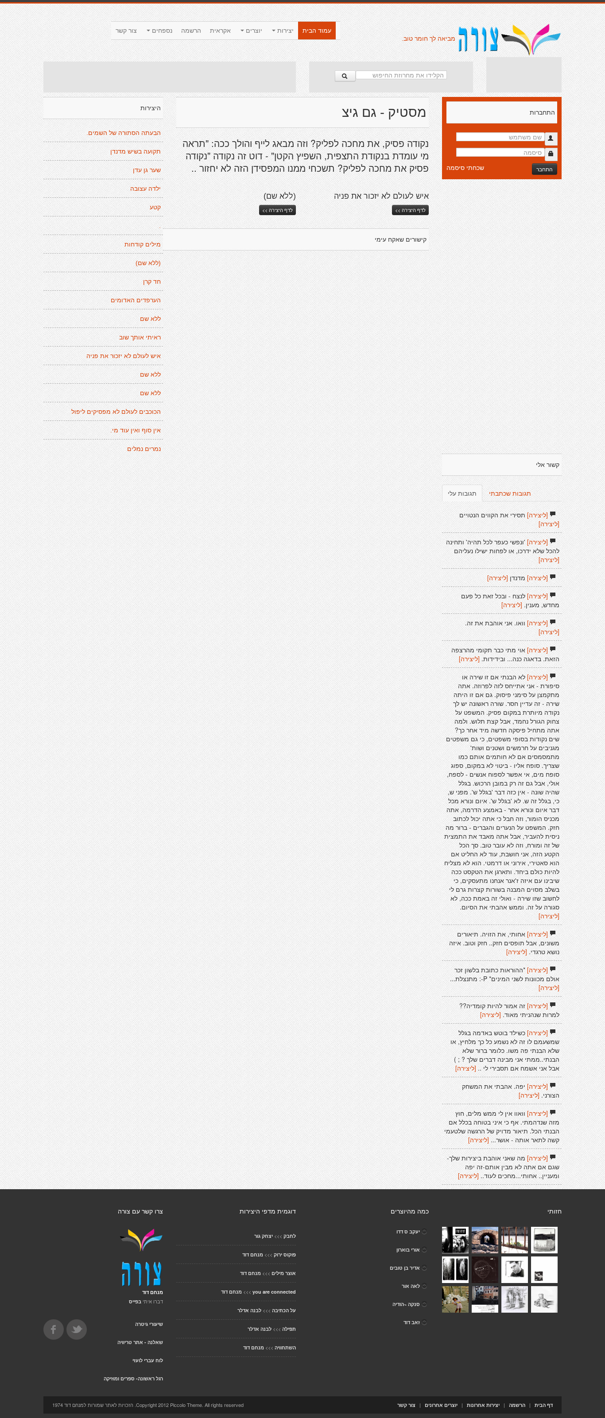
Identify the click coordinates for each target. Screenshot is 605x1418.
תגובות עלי (462, 493)
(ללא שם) (148, 262)
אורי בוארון (408, 1249)
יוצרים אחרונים (441, 1405)
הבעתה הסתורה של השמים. (123, 132)
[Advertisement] (169, 77)
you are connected (274, 1291)
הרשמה (191, 30)
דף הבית (544, 1405)
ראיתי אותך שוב (140, 337)
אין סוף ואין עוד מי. (135, 430)
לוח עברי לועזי (147, 1360)
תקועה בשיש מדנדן (135, 151)
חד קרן (152, 281)
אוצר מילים (283, 1273)
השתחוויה (285, 1347)
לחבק (289, 1236)
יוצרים (253, 30)
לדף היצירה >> (277, 209)
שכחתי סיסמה (465, 167)
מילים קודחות (142, 244)
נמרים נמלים (144, 448)
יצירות (284, 30)
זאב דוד (411, 1322)
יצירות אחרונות (483, 1405)
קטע (155, 207)
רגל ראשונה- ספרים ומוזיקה (133, 1378)
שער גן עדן (147, 169)
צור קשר (126, 30)
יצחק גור (263, 1236)
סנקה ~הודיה (406, 1304)
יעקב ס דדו (408, 1231)
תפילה (289, 1329)
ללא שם (150, 318)
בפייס (135, 1301)
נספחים (161, 30)
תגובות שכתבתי (510, 493)
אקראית (220, 30)
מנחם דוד (252, 1254)
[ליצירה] (537, 514)
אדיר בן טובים (405, 1267)
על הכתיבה (284, 1310)
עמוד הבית (316, 30)
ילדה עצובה (145, 188)
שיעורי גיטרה (149, 1324)
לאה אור (411, 1286)
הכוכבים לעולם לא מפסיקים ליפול (116, 411)
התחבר (544, 169)
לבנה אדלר (249, 1310)
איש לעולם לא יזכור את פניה (123, 355)
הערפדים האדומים (136, 300)
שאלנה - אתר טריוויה (140, 1342)
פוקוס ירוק (285, 1254)
